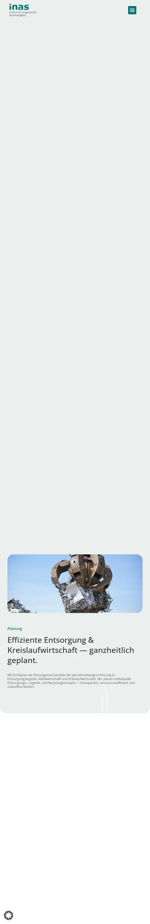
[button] (132, 10)
